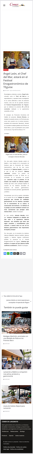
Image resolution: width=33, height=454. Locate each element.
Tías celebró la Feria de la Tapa (13, 296)
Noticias (6, 69)
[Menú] (4, 5)
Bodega (22, 431)
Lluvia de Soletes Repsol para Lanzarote (14, 407)
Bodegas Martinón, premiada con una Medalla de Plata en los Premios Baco (15, 338)
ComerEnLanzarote (16, 90)
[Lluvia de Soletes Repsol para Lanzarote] (16, 386)
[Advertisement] (16, 32)
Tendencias (5, 431)
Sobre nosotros (19, 435)
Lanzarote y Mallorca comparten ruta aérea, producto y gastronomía (15, 374)
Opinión (11, 435)
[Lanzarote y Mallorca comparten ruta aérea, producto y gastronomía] (16, 350)
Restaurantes (14, 431)
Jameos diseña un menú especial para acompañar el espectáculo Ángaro (17, 301)
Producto (4, 435)
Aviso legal (6, 449)
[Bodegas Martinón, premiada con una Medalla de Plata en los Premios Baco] (16, 312)
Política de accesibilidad (16, 449)
